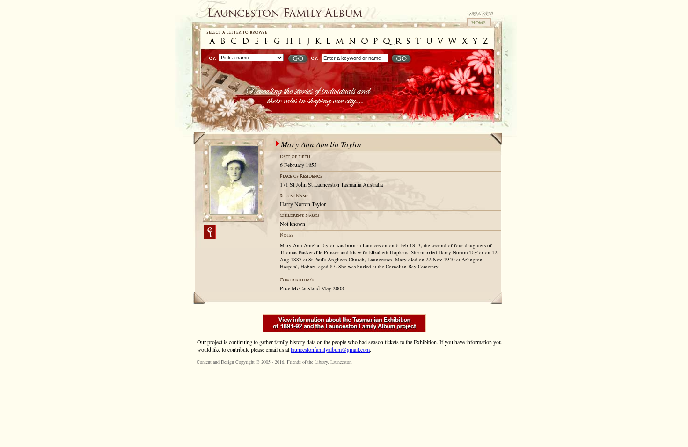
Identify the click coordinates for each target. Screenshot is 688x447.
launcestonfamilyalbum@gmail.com (330, 349)
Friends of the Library (307, 362)
